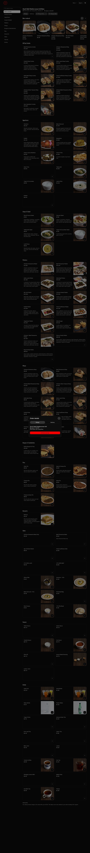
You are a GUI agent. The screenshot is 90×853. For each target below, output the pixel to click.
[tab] (37, 422)
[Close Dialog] (59, 418)
